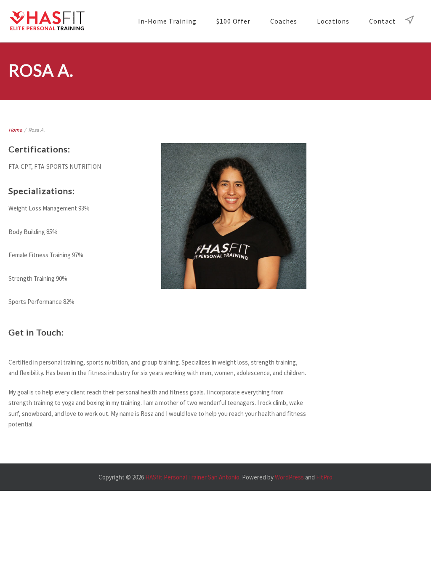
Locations (333, 21)
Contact (382, 21)
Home (15, 129)
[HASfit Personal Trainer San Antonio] (46, 21)
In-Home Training (167, 21)
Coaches (283, 21)
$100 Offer (233, 21)
